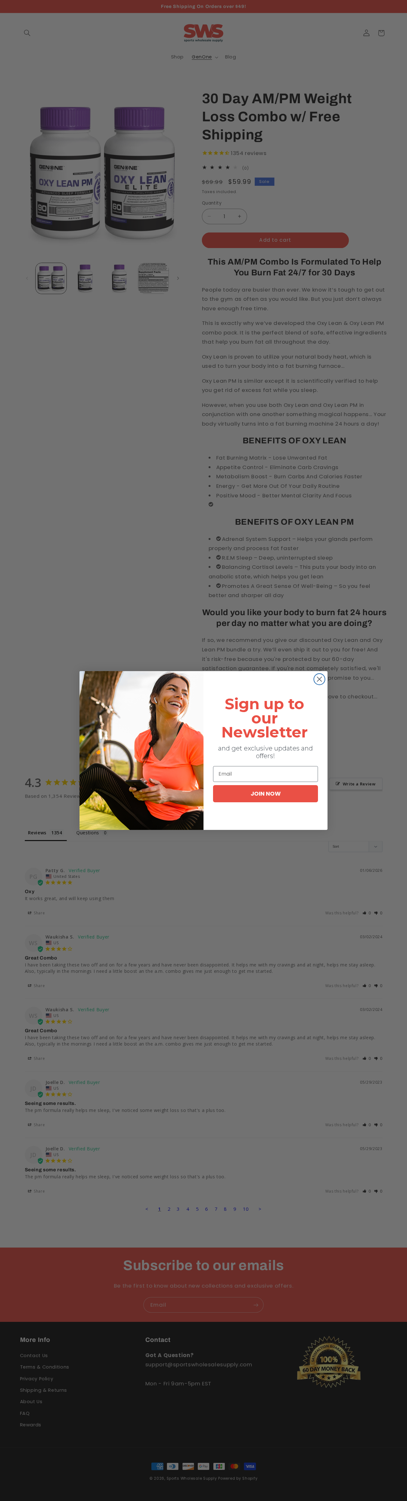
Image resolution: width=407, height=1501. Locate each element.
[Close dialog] (319, 679)
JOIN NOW (266, 794)
